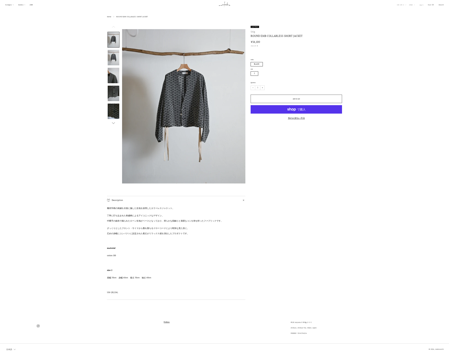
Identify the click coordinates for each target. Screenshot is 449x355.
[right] (113, 123)
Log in (421, 5)
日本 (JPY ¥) (401, 5)
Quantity (253, 83)
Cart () (431, 5)
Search (441, 5)
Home (109, 16)
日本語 (411, 5)
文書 (31, 5)
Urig (253, 32)
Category (8, 5)
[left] (113, 28)
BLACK (256, 64)
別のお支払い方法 (296, 118)
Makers (21, 5)
